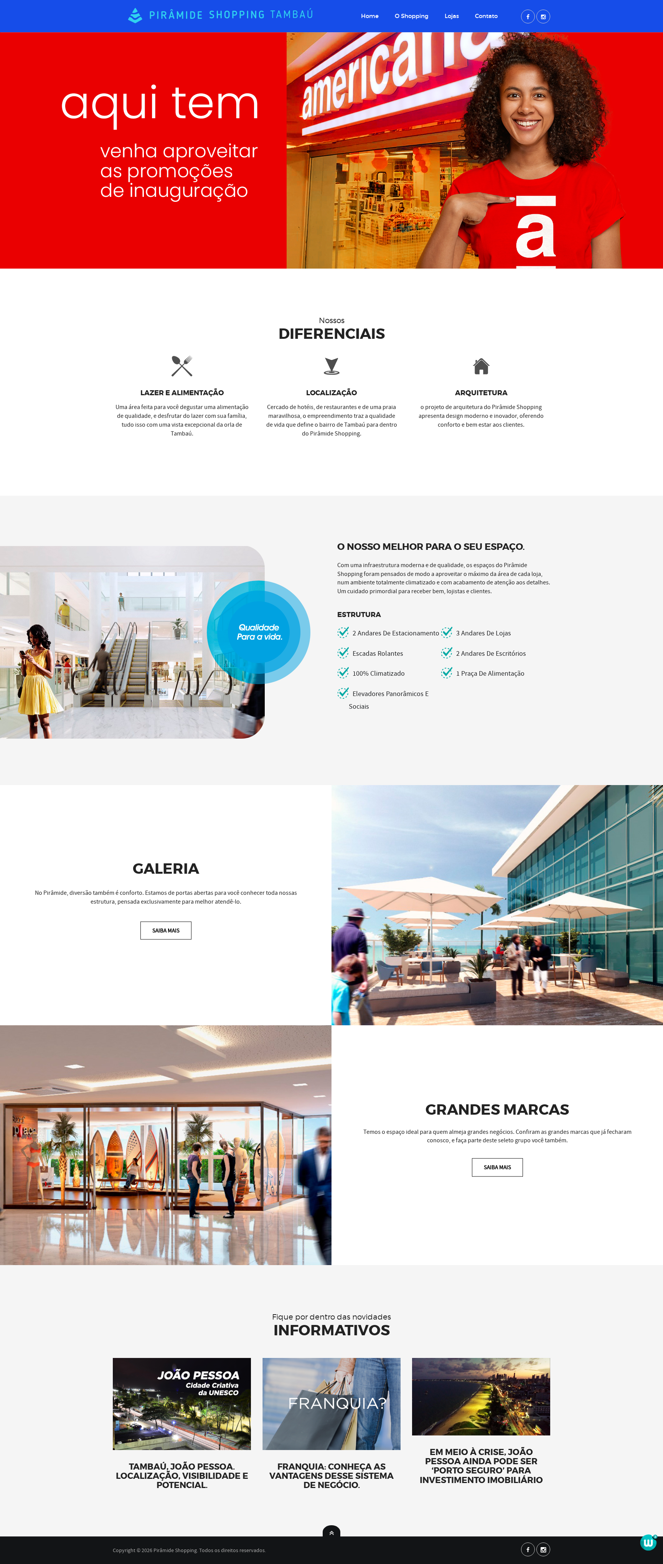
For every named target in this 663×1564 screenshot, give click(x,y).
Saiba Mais (166, 930)
